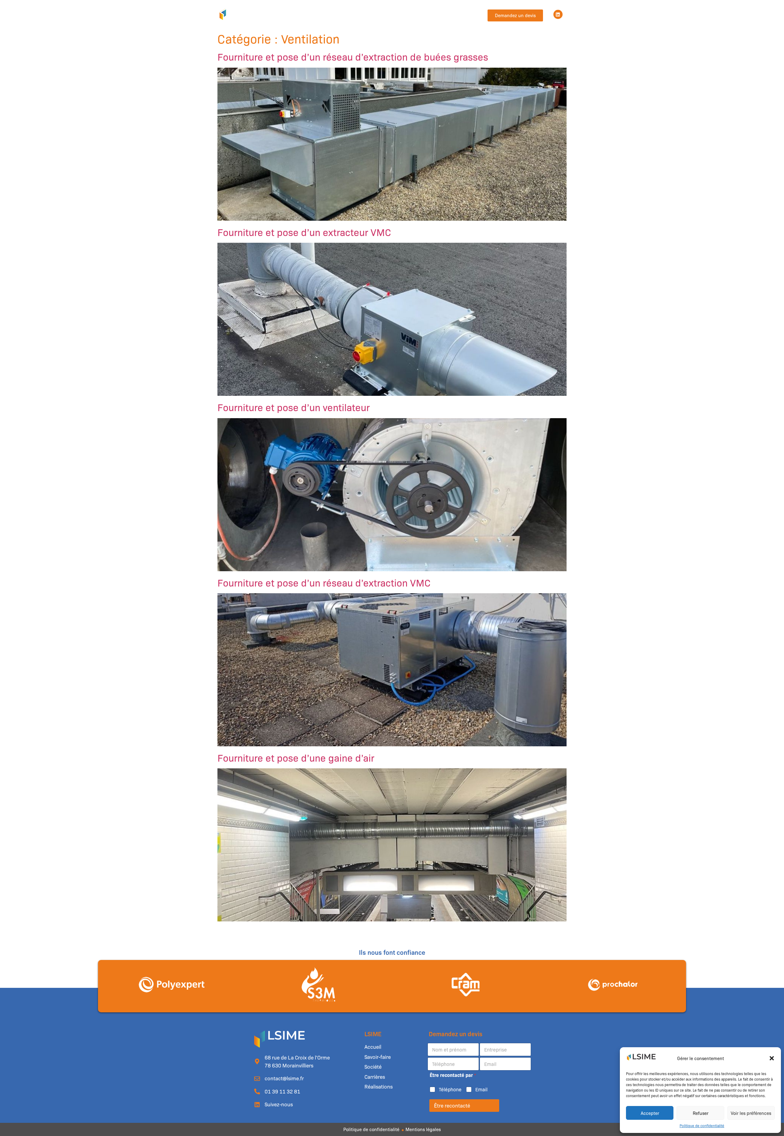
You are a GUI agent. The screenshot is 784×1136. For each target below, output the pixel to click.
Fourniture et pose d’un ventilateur (293, 407)
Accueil (297, 14)
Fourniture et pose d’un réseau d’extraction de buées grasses (352, 56)
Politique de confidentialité (702, 1125)
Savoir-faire (329, 14)
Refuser (700, 1113)
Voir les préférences (751, 1113)
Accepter (650, 1113)
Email (481, 1089)
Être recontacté (452, 1105)
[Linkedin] (558, 14)
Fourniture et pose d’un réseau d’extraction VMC (324, 582)
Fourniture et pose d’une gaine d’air (295, 757)
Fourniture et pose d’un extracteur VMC (304, 231)
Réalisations (423, 14)
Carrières (389, 14)
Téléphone (450, 1089)
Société (360, 14)
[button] (772, 1058)
